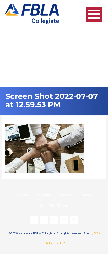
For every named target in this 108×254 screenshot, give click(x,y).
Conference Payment (34, 220)
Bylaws (43, 195)
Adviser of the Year (54, 220)
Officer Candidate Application (44, 220)
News (86, 195)
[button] (94, 14)
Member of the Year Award (74, 220)
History (65, 195)
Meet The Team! (54, 205)
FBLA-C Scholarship (64, 220)
